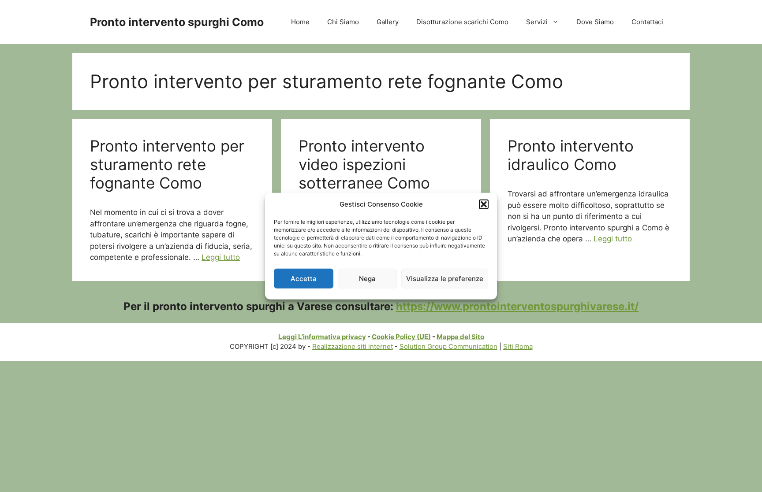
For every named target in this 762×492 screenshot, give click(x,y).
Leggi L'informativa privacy (322, 337)
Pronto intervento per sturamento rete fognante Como (167, 164)
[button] (483, 204)
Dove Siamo (595, 22)
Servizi (537, 22)
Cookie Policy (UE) (401, 337)
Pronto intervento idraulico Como (571, 155)
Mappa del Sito (460, 337)
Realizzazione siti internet (352, 346)
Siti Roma (518, 346)
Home (300, 22)
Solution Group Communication (448, 346)
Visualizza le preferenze (444, 278)
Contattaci (647, 22)
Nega (367, 278)
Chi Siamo (343, 22)
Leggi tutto (221, 257)
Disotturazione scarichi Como (462, 22)
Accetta (304, 278)
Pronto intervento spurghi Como (177, 22)
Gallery (388, 22)
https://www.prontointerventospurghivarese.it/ (517, 306)
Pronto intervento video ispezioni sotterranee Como (364, 164)
